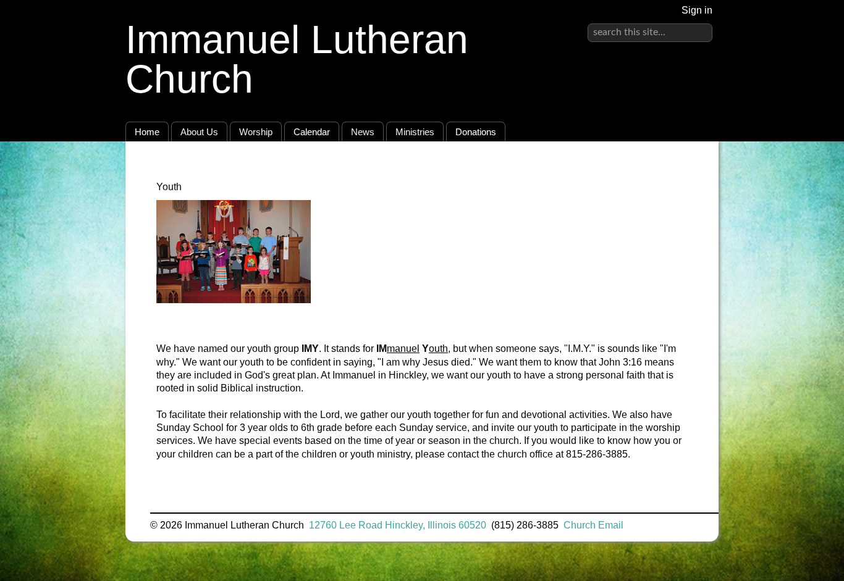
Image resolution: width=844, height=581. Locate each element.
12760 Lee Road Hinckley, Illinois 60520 (397, 525)
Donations (475, 132)
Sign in (697, 10)
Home (147, 132)
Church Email (593, 525)
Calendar (311, 132)
